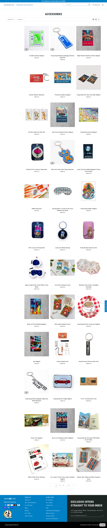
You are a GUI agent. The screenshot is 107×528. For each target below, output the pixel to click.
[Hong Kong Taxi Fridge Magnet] (62, 381)
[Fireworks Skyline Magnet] (62, 77)
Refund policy (50, 513)
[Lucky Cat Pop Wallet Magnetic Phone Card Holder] (88, 152)
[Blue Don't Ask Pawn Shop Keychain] (62, 152)
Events (27, 510)
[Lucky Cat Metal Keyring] (62, 230)
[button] (31, 8)
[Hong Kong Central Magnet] (88, 114)
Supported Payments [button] (10, 502)
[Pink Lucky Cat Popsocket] (36, 230)
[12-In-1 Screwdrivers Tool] (88, 381)
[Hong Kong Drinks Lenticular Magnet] (88, 307)
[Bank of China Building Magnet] (36, 307)
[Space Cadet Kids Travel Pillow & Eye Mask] (36, 267)
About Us (27, 500)
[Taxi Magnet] (36, 344)
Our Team (28, 513)
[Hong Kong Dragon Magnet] (88, 191)
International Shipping (53, 510)
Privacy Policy (50, 516)
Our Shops (49, 502)
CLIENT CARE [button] (50, 497)
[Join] (101, 515)
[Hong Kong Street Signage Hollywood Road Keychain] (36, 381)
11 (68, 485)
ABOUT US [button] (28, 497)
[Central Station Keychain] (36, 77)
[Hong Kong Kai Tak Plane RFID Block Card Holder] (88, 420)
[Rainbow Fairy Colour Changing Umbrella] (88, 267)
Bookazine (84, 525)
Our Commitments (30, 502)
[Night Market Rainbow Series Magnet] (88, 38)
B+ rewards (49, 500)
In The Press (28, 505)
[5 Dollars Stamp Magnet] (36, 38)
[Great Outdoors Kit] (62, 344)
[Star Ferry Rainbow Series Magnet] (62, 114)
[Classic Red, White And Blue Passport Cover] (88, 459)
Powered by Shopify (97, 525)
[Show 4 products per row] (99, 19)
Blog (26, 508)
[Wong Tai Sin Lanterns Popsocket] (36, 152)
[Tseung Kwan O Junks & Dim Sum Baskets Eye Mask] (62, 191)
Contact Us (49, 505)
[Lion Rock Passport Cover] (62, 267)
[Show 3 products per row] (96, 19)
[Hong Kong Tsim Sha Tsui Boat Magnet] (88, 77)
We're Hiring (28, 516)
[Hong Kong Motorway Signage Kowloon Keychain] (62, 38)
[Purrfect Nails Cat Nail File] (36, 114)
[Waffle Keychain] (36, 191)
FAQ (47, 508)
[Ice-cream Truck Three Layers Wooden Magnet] (62, 459)
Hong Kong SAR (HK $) (11, 525)
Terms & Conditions (52, 518)
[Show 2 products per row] (93, 19)
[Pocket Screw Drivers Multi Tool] (88, 344)
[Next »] (74, 485)
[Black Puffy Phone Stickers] (36, 459)
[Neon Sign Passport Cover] (62, 307)
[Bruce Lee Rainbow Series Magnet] (62, 420)
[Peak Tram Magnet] (36, 420)
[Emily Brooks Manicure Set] (88, 230)
